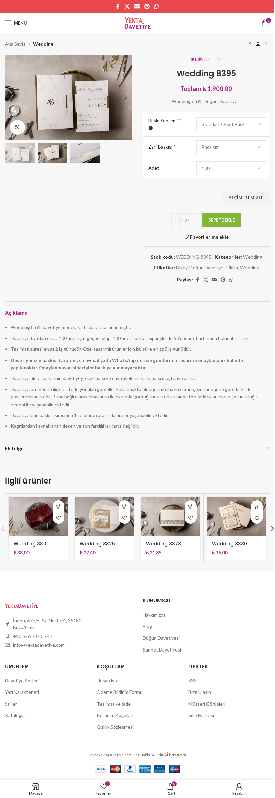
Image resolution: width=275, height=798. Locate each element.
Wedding (43, 44)
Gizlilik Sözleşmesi (115, 727)
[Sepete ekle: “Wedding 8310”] (58, 506)
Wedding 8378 (163, 543)
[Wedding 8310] (38, 516)
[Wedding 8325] (104, 516)
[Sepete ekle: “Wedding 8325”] (124, 506)
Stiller (11, 704)
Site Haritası (201, 715)
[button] (11, 97)
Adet (153, 168)
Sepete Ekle (221, 220)
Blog (147, 626)
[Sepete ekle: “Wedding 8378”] (191, 506)
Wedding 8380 (229, 543)
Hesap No (107, 680)
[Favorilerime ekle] (58, 518)
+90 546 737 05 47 (32, 636)
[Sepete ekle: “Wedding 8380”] (257, 506)
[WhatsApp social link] (156, 6)
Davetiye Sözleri (22, 680)
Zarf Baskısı (162, 147)
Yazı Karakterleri (22, 692)
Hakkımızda (154, 615)
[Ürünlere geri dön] (258, 44)
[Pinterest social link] (147, 6)
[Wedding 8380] (236, 516)
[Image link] (21, 605)
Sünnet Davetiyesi (162, 650)
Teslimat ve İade (114, 704)
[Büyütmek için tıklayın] (17, 127)
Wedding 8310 (31, 543)
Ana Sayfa (15, 44)
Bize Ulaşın (199, 692)
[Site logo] (137, 22)
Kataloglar (15, 715)
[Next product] (266, 44)
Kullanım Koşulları (115, 715)
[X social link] (127, 6)
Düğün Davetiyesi (208, 267)
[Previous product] (250, 44)
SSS (192, 680)
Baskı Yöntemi (164, 120)
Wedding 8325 (97, 543)
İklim (233, 267)
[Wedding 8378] (170, 516)
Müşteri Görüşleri (206, 704)
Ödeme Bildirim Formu (120, 692)
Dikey (181, 267)
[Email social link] (137, 6)
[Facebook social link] (118, 6)
